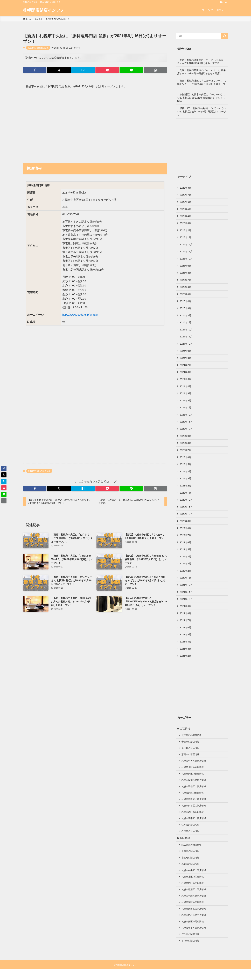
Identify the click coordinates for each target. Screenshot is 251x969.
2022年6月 (185, 542)
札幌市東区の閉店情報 (193, 902)
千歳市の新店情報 (190, 741)
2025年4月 (185, 301)
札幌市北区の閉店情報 (193, 876)
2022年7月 (185, 535)
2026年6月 (185, 201)
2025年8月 (185, 272)
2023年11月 (186, 421)
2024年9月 (185, 350)
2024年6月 (185, 372)
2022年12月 (186, 499)
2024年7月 (185, 365)
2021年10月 (186, 599)
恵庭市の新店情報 (190, 754)
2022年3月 (185, 563)
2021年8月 (185, 613)
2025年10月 (186, 258)
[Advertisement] (95, 123)
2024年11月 (186, 336)
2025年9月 (185, 265)
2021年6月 (185, 627)
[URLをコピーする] (155, 70)
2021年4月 (185, 641)
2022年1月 (185, 577)
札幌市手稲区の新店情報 (194, 786)
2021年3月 (185, 648)
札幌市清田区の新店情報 (194, 799)
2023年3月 (185, 478)
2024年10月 (186, 343)
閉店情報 (185, 838)
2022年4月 (185, 556)
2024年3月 (185, 393)
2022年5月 (185, 549)
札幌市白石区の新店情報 (194, 805)
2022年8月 (185, 528)
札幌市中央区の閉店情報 (194, 870)
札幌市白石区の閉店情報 (194, 914)
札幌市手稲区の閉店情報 (194, 895)
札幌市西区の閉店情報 (193, 921)
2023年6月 (185, 457)
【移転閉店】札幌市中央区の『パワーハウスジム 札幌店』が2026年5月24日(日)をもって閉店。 (201, 98)
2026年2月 (185, 230)
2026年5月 (185, 209)
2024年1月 (185, 407)
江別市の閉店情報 (190, 934)
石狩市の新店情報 (190, 831)
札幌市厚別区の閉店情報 (194, 889)
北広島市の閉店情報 (191, 844)
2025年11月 (186, 251)
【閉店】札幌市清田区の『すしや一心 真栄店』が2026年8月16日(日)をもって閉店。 (200, 61)
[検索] (226, 2)
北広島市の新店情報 (191, 735)
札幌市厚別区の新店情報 (194, 779)
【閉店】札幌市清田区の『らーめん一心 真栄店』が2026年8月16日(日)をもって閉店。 (201, 71)
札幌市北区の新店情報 (193, 767)
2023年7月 (185, 450)
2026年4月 (185, 216)
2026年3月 (185, 223)
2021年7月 (185, 620)
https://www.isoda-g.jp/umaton (80, 314)
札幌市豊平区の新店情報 (194, 818)
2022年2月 (185, 570)
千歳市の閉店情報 (190, 851)
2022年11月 (186, 506)
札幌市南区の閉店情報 (193, 883)
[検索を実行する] (224, 36)
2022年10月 (186, 513)
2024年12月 (186, 329)
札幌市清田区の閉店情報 (194, 908)
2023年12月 (186, 414)
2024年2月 (185, 400)
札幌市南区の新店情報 (193, 773)
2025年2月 (185, 315)
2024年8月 (185, 357)
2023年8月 (185, 443)
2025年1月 (185, 322)
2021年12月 (186, 584)
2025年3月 (185, 308)
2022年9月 (185, 521)
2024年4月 (185, 386)
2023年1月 (185, 492)
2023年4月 (185, 471)
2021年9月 (185, 606)
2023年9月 (185, 436)
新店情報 (185, 728)
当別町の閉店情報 (190, 857)
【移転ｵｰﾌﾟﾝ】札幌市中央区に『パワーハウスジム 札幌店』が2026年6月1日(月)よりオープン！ (201, 111)
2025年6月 (185, 287)
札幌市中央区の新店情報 (38, 47)
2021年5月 (185, 634)
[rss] (221, 2)
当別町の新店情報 (190, 748)
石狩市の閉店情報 (190, 940)
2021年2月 (185, 655)
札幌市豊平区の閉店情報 (194, 927)
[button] (34, 70)
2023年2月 (185, 485)
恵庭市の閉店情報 (190, 863)
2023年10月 (186, 428)
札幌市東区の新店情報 (193, 792)
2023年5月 (185, 464)
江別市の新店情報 (190, 824)
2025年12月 (186, 244)
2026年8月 (185, 187)
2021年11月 (186, 592)
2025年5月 (185, 294)
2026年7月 (185, 194)
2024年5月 (185, 379)
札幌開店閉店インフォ (44, 10)
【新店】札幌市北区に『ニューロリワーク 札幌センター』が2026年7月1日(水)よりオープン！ (201, 84)
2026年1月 (185, 237)
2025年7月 (185, 280)
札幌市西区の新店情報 (193, 811)
